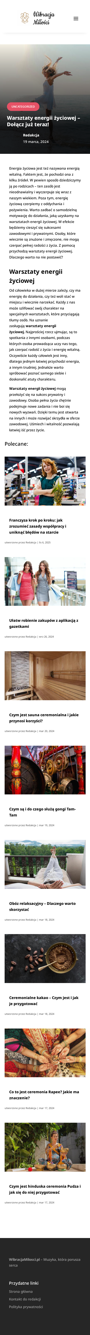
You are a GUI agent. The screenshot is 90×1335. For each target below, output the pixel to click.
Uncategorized (23, 106)
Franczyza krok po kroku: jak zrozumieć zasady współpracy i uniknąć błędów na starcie (37, 526)
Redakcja (31, 542)
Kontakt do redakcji (25, 1299)
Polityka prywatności (26, 1306)
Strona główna (21, 1291)
